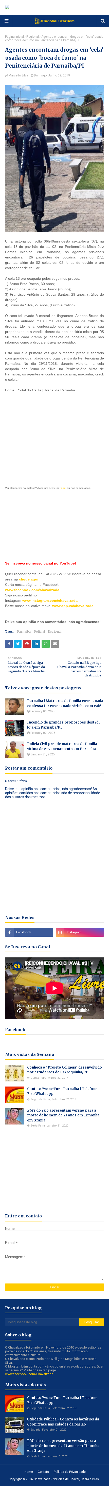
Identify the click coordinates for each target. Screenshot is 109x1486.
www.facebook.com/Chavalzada (29, 1374)
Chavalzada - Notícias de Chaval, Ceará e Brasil (67, 1479)
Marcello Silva (18, 75)
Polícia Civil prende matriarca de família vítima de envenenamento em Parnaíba (62, 746)
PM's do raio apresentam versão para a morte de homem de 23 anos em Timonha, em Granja (63, 1115)
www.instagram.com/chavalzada (50, 600)
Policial (39, 631)
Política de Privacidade (70, 1472)
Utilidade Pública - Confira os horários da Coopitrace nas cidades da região (63, 1422)
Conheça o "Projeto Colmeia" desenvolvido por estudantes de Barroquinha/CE (64, 1070)
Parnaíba (24, 631)
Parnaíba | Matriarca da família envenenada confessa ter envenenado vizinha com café (65, 703)
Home (29, 1472)
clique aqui (28, 579)
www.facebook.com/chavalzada (32, 590)
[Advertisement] (54, 429)
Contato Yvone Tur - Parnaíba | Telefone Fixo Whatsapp (62, 1091)
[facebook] (29, 932)
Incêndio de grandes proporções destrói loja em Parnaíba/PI (63, 725)
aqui (63, 488)
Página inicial (14, 36)
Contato (43, 1472)
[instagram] (80, 932)
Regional (32, 36)
